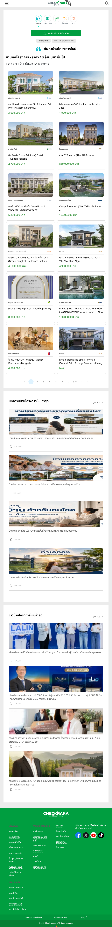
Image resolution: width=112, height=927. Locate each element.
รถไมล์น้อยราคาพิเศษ (15, 874)
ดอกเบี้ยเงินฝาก (39, 845)
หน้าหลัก (59, 825)
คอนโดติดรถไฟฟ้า (16, 898)
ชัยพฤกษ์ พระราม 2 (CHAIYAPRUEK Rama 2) (80, 208)
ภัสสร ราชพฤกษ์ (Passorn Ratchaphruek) (29, 308)
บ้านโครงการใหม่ (16, 887)
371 (81, 381)
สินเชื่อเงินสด (38, 831)
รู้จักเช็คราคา (61, 841)
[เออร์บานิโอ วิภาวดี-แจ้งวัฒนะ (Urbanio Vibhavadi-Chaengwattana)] (30, 185)
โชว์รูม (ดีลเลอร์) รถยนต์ (16, 860)
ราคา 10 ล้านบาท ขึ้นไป (64, 40)
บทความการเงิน (15, 853)
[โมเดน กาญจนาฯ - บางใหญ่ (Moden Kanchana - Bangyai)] (30, 339)
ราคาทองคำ (38, 850)
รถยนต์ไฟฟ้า (14, 836)
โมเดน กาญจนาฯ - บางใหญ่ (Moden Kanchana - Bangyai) (25, 361)
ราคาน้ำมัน (37, 861)
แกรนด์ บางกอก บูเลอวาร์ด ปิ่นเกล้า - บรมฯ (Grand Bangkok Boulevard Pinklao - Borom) (28, 259)
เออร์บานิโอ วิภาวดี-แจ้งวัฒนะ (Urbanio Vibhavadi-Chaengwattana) (27, 208)
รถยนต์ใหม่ (13, 831)
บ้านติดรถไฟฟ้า (15, 903)
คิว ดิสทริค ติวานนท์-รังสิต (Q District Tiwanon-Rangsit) (26, 157)
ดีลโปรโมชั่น (61, 831)
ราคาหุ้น (36, 856)
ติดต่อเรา (60, 847)
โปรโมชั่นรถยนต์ (15, 866)
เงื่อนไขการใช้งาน (63, 836)
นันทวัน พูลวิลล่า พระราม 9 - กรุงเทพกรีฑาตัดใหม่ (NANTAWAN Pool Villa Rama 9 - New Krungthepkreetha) (81, 310)
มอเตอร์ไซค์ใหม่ (15, 842)
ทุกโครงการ (43, 40)
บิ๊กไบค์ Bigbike (16, 847)
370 (75, 381)
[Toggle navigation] (7, 3)
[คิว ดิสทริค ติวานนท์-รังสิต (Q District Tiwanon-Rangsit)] (30, 134)
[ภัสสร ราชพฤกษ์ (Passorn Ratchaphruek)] (30, 288)
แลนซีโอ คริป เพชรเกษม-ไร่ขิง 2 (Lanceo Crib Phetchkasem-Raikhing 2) (30, 106)
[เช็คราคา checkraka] (58, 3)
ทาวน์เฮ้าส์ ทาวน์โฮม (17, 909)
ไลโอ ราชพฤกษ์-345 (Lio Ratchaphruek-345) (79, 106)
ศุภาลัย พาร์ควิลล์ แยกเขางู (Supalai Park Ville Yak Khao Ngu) (79, 259)
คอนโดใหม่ (13, 893)
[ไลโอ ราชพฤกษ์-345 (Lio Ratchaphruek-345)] (81, 83)
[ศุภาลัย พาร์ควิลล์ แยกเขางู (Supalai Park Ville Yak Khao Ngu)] (81, 236)
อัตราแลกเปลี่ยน (39, 866)
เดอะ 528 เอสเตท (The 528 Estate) (76, 155)
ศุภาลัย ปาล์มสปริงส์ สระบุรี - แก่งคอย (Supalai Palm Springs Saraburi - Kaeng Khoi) (80, 361)
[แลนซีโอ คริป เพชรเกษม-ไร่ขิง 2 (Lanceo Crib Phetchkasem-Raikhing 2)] (30, 83)
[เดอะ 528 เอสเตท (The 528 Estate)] (81, 134)
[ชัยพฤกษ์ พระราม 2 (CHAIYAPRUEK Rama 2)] (81, 185)
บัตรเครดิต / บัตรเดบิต (40, 838)
